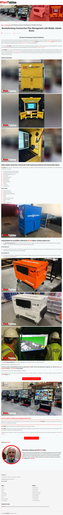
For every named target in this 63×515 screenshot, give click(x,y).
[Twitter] (3, 481)
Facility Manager (35, 489)
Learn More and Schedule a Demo (31, 378)
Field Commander (25, 43)
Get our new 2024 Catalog (31, 438)
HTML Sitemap (4, 494)
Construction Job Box (40, 47)
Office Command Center (36, 492)
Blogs (2, 25)
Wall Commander (35, 495)
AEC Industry (13, 368)
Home (2, 487)
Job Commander (17, 51)
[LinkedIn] (6, 481)
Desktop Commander (36, 494)
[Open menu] (61, 2)
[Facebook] (1, 481)
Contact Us (3, 492)
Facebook (8, 442)
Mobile (51, 41)
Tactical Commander (36, 500)
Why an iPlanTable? (4, 498)
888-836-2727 (12, 479)
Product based (7, 25)
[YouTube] (4, 481)
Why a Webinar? (4, 500)
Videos (2, 497)
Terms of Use (3, 495)
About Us (3, 489)
